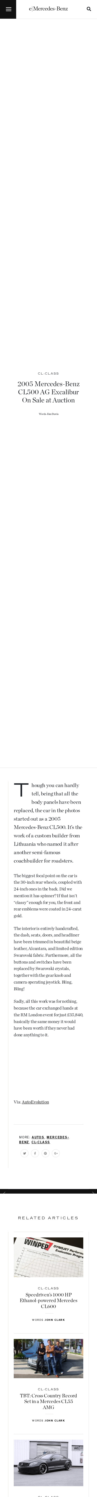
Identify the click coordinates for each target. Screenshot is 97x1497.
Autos (38, 1137)
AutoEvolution (35, 1102)
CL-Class (41, 1142)
